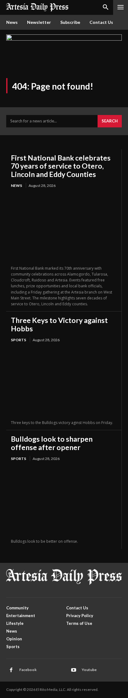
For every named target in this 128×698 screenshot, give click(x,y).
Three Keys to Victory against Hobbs (59, 324)
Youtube (89, 669)
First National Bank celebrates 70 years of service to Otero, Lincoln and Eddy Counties (61, 166)
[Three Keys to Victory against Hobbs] (64, 382)
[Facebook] (11, 670)
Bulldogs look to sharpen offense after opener (52, 443)
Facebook (28, 669)
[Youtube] (74, 670)
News (16, 185)
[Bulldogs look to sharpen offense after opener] (64, 500)
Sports (18, 340)
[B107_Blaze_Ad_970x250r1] (64, 39)
